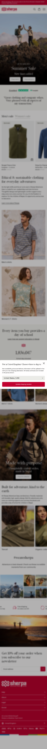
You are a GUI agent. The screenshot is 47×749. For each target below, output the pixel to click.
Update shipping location (24, 384)
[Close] (44, 363)
